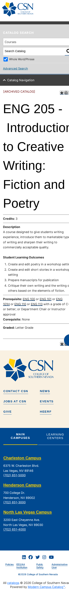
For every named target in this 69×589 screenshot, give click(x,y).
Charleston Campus (22, 458)
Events (47, 401)
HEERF (45, 411)
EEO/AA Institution (21, 566)
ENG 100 (29, 299)
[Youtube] (51, 557)
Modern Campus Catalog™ (46, 587)
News (45, 391)
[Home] (19, 9)
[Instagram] (44, 557)
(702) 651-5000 (14, 475)
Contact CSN (15, 391)
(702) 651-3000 (14, 502)
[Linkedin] (24, 557)
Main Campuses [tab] (20, 436)
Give (7, 411)
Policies (9, 564)
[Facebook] (30, 557)
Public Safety (40, 566)
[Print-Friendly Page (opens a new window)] (66, 92)
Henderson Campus (22, 485)
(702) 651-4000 (14, 529)
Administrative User (59, 566)
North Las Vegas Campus (27, 512)
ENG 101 (45, 299)
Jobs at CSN (14, 401)
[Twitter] (38, 557)
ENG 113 (37, 304)
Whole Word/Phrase (21, 59)
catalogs (13, 583)
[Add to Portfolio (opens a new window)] (62, 92)
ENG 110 (20, 304)
